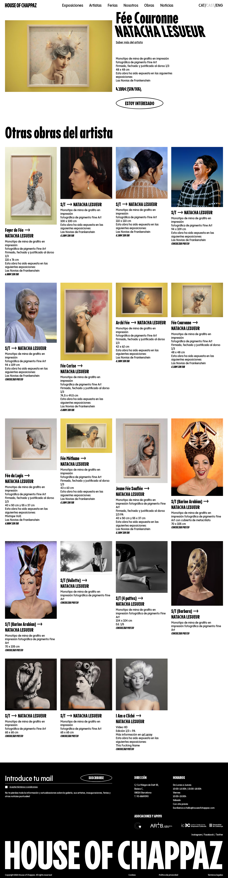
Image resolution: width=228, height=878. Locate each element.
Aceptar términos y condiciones (24, 787)
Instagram (196, 834)
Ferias (113, 5)
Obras (149, 5)
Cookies (132, 875)
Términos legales (215, 875)
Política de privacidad (168, 875)
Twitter (219, 834)
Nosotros (131, 5)
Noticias (166, 5)
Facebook (209, 834)
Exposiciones (72, 5)
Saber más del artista (129, 42)
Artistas (95, 5)
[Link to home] (21, 5)
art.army (147, 734)
